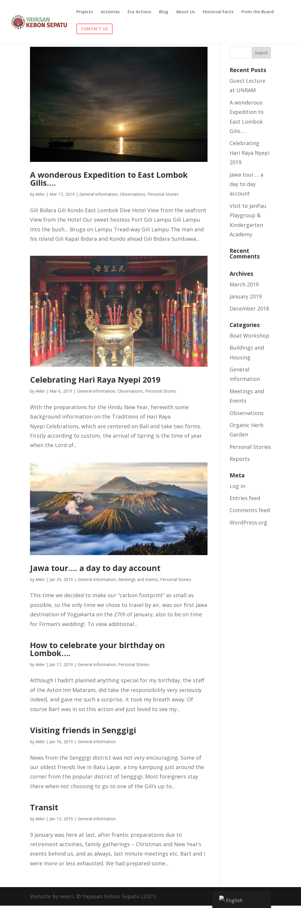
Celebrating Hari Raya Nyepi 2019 (95, 379)
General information (98, 194)
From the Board (257, 12)
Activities (110, 12)
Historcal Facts (218, 12)
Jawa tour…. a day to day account (95, 567)
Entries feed (245, 498)
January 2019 (246, 296)
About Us (185, 12)
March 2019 (244, 284)
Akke (40, 194)
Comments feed (250, 510)
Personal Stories (163, 194)
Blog (163, 12)
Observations (132, 194)
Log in (237, 485)
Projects (84, 12)
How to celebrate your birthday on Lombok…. (97, 649)
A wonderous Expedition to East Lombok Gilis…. (109, 178)
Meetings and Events (138, 579)
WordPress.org (248, 522)
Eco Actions (139, 12)
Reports (240, 458)
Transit (44, 807)
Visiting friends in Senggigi (83, 730)
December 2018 (249, 308)
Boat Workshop (249, 335)
